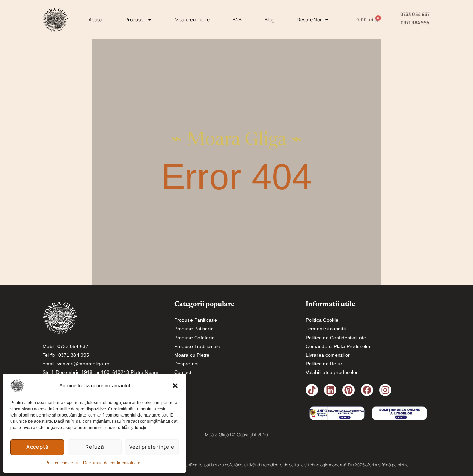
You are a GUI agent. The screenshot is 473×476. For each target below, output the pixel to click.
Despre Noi (309, 19)
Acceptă (37, 446)
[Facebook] (367, 390)
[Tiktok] (312, 390)
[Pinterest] (348, 390)
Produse (134, 19)
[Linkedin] (330, 390)
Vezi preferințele (152, 446)
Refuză (94, 446)
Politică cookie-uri (62, 462)
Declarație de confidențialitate (111, 462)
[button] (175, 385)
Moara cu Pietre (192, 19)
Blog (269, 19)
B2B (237, 19)
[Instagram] (385, 390)
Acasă (96, 19)
